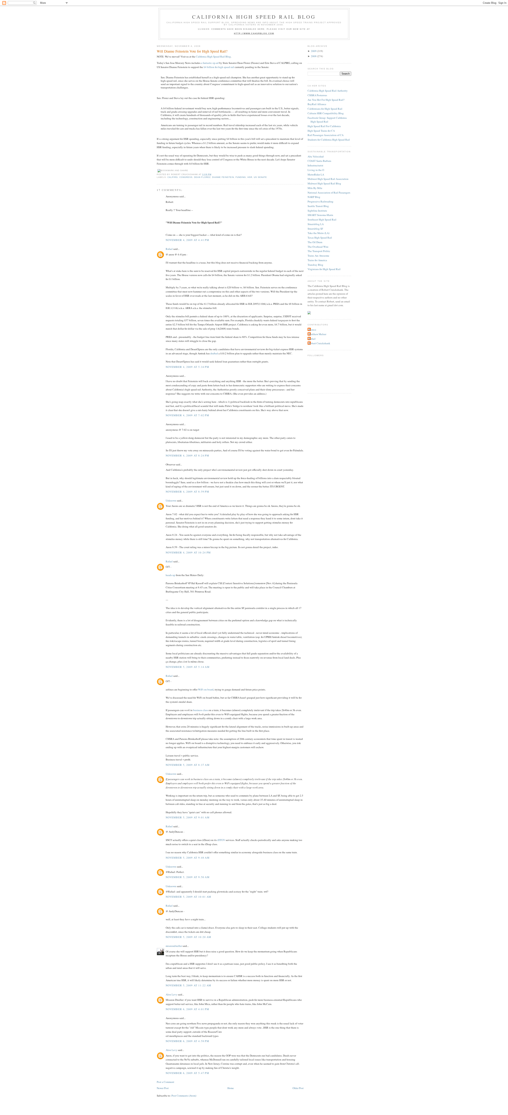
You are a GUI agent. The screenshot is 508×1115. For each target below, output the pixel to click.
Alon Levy (171, 994)
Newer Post (163, 1088)
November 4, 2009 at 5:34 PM (187, 367)
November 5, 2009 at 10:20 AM (188, 937)
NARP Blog (314, 197)
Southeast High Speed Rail (322, 219)
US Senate (260, 177)
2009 (314, 51)
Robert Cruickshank (319, 343)
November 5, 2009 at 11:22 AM (188, 985)
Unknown (171, 500)
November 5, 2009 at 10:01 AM (188, 896)
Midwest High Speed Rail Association (328, 179)
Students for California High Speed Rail (329, 139)
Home (230, 1088)
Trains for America (317, 260)
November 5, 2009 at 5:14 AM (188, 667)
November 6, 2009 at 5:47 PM (187, 1073)
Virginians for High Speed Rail (324, 269)
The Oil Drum (315, 242)
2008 (314, 56)
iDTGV (221, 840)
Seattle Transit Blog (318, 206)
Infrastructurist (315, 165)
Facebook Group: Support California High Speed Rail (327, 120)
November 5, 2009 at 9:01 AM (188, 817)
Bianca (312, 329)
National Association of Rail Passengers (329, 192)
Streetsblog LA (316, 224)
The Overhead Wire (318, 246)
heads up (170, 575)
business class (200, 710)
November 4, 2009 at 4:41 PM (187, 240)
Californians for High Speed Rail (325, 108)
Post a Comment (165, 1082)
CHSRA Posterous (317, 95)
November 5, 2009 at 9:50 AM (188, 877)
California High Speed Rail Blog (254, 16)
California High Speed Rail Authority (328, 90)
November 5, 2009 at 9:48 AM (188, 857)
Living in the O (316, 170)
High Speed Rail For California (324, 126)
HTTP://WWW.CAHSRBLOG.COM (254, 33)
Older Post (298, 1088)
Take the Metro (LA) (318, 233)
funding (241, 177)
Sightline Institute (317, 210)
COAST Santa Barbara (319, 161)
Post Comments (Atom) (183, 1095)
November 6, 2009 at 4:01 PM (187, 1009)
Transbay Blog (315, 265)
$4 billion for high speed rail (219, 67)
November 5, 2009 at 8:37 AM (188, 765)
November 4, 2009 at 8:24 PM (187, 455)
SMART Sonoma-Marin (320, 215)
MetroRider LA (316, 174)
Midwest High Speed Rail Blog (324, 183)
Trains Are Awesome (318, 255)
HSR (249, 177)
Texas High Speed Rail (320, 237)
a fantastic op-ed (210, 63)
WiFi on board (206, 689)
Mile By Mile (315, 188)
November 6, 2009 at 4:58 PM (187, 1041)
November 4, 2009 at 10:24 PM (188, 552)
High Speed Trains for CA (321, 130)
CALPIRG (172, 177)
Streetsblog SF (315, 228)
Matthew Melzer (317, 334)
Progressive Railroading (320, 201)
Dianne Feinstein (223, 177)
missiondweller (174, 946)
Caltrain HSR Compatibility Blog (326, 113)
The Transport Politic (319, 251)
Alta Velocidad (316, 156)
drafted (214, 353)
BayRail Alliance (317, 104)
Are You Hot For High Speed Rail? (326, 100)
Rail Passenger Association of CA (325, 135)
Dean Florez (202, 177)
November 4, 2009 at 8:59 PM (187, 491)
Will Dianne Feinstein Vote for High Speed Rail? (192, 51)
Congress (185, 177)
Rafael (169, 249)
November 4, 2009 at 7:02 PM (187, 415)
